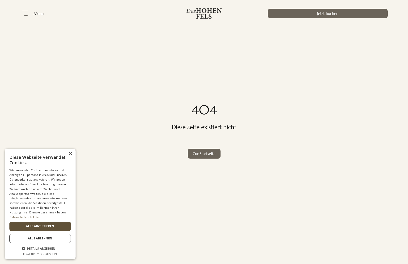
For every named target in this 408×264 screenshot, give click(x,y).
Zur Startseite (204, 153)
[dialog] (40, 204)
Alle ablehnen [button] (40, 238)
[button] (40, 248)
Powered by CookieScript (40, 254)
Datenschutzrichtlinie (24, 217)
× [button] (70, 154)
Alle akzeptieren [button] (40, 226)
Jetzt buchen (327, 13)
